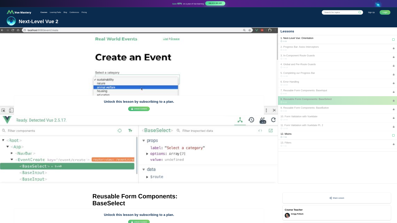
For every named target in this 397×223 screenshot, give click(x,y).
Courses (44, 12)
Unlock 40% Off (215, 3)
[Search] (360, 12)
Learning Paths (55, 12)
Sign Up (371, 12)
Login (385, 12)
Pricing (84, 12)
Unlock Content (140, 109)
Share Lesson (338, 198)
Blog (65, 12)
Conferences (74, 12)
